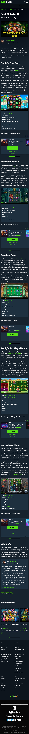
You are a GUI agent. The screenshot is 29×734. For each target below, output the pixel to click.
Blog (20, 6)
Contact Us (17, 685)
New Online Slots (19, 647)
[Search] (24, 2)
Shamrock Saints (9, 205)
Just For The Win (12, 397)
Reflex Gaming (11, 113)
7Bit (10, 423)
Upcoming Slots (19, 672)
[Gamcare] (14, 712)
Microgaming (8, 630)
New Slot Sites (4, 647)
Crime (7, 506)
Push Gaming (11, 207)
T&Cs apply (12, 153)
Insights (2, 680)
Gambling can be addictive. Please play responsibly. (14, 704)
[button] (25, 136)
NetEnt (27, 630)
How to (13, 6)
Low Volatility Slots (19, 649)
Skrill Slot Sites (4, 661)
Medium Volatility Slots (20, 652)
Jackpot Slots (18, 663)
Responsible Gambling (20, 678)
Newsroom (4, 6)
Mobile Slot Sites (5, 656)
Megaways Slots (19, 661)
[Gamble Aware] (14, 716)
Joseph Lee (24, 628)
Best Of (7, 593)
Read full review (12, 151)
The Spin (3, 678)
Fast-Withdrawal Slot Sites (7, 652)
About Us (17, 680)
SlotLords (11, 139)
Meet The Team (19, 683)
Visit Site (12, 148)
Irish (7, 126)
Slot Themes (18, 668)
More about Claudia (9, 587)
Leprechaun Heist (9, 495)
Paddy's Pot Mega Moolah (11, 395)
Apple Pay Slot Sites (6, 659)
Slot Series (17, 670)
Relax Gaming (11, 497)
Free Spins (3, 649)
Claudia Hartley (11, 40)
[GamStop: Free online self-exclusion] (14, 720)
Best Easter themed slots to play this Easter (10, 625)
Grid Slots (17, 659)
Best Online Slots (19, 645)
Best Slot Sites (4, 645)
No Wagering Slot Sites (6, 654)
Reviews (3, 690)
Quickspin (10, 302)
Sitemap (17, 687)
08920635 (16, 730)
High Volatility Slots (19, 654)
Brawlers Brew (8, 300)
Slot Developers (19, 665)
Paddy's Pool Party (9, 112)
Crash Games (18, 656)
